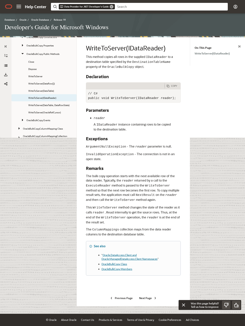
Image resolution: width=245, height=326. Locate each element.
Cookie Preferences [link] (170, 319)
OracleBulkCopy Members (116, 269)
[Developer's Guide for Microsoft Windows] (5, 65)
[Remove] (111, 7)
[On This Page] (239, 46)
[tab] (125, 86)
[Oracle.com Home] (9, 6)
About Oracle (68, 319)
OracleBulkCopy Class (114, 264)
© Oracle (51, 319)
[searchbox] (171, 7)
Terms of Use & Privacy (140, 319)
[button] (18, 6)
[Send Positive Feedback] (236, 305)
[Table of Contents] (5, 46)
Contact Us (87, 319)
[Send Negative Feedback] (226, 305)
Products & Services (110, 319)
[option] (220, 53)
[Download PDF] (5, 74)
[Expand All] (6, 55)
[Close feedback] (183, 305)
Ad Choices (192, 319)
